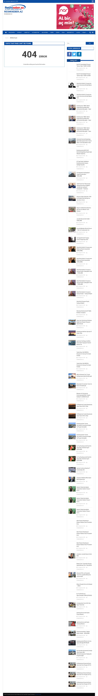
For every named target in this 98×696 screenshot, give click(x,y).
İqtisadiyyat (35, 32)
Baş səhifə (12, 32)
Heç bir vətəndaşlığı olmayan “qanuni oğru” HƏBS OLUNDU (84, 65)
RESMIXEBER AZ (80, 70)
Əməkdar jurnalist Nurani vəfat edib (84, 554)
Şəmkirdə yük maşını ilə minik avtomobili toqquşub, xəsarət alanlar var (84, 342)
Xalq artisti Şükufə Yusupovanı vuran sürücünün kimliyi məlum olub (84, 85)
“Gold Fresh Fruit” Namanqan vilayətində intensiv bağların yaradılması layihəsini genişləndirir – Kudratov (83, 186)
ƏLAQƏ (78, 32)
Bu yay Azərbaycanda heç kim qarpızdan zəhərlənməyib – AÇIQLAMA (84, 447)
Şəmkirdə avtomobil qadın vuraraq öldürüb (83, 623)
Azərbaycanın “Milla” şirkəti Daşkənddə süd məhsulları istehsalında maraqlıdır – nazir (84, 107)
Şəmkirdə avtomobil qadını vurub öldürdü (83, 613)
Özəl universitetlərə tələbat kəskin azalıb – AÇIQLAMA (83, 632)
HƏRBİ (52, 32)
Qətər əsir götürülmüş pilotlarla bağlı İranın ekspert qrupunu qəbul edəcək (84, 322)
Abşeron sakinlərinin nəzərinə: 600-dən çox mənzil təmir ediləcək (84, 209)
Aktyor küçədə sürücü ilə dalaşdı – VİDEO (84, 585)
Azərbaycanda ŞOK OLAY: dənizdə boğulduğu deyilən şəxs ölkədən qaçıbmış (84, 152)
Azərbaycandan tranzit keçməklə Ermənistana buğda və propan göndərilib (84, 425)
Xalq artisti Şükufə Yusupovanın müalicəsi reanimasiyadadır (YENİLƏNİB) (84, 249)
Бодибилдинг (38, 694)
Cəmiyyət (27, 32)
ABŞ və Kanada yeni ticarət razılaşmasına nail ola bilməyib (84, 375)
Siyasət (19, 32)
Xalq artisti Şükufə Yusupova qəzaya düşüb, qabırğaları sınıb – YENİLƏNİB (84, 271)
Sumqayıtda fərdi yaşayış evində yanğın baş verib (83, 238)
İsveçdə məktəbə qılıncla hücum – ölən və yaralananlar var (84, 229)
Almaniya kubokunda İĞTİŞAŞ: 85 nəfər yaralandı (84, 311)
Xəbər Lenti (73, 60)
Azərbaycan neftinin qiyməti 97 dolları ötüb (84, 332)
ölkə (63, 32)
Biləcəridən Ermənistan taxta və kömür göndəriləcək (84, 384)
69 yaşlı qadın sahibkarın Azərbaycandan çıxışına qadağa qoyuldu (83, 163)
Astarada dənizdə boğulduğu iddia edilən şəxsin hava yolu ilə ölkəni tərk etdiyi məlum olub (84, 141)
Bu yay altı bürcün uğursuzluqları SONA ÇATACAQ (84, 594)
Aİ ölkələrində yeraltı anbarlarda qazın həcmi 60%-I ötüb (84, 405)
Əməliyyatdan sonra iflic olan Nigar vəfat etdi (84, 604)
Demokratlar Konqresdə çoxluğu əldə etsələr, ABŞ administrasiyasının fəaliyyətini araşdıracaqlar (84, 653)
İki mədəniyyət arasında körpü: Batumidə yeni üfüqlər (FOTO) (84, 664)
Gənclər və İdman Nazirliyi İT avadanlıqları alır (83, 469)
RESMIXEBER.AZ (13, 11)
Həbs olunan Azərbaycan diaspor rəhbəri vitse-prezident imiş (84, 522)
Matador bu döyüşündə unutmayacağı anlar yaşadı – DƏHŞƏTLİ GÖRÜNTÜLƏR (84, 395)
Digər (84, 32)
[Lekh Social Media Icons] (69, 54)
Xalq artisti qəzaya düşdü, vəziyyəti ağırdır (83, 302)
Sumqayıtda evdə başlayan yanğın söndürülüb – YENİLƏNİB (83, 174)
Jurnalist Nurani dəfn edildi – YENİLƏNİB (83, 219)
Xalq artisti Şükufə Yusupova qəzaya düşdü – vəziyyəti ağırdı (84, 292)
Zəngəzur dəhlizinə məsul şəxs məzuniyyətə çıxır (84, 478)
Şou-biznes (45, 32)
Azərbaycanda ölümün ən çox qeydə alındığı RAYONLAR (84, 642)
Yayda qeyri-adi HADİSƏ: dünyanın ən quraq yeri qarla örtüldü (84, 354)
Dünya (57, 32)
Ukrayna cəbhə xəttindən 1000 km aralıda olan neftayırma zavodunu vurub (84, 198)
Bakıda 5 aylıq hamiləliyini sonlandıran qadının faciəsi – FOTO (84, 489)
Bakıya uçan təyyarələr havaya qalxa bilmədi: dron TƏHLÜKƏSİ (84, 564)
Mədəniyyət (70, 32)
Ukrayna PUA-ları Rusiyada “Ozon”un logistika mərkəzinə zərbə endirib (84, 574)
